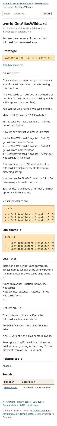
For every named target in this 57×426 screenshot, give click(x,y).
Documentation (10, 405)
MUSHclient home (29, 405)
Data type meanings (13, 64)
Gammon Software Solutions (18, 3)
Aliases (7, 366)
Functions (8, 6)
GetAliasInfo (10, 387)
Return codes (24, 401)
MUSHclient (41, 3)
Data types (38, 401)
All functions (9, 401)
